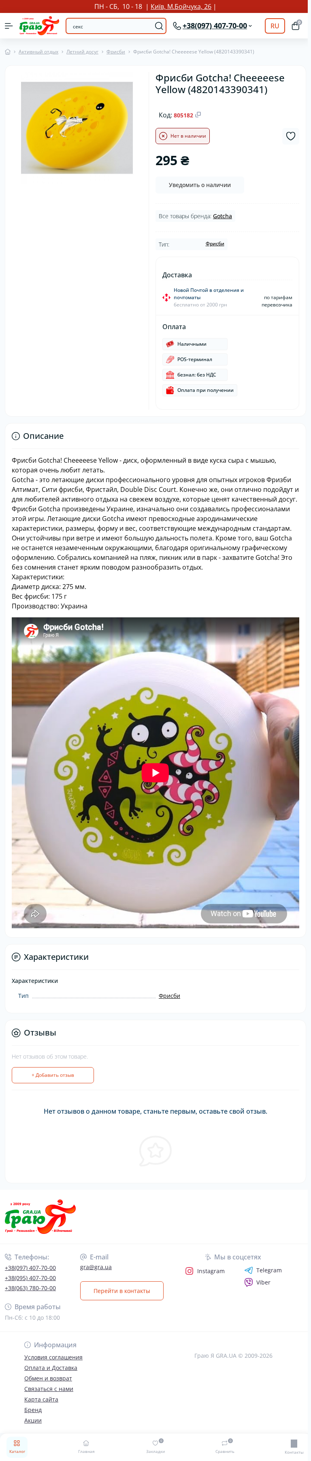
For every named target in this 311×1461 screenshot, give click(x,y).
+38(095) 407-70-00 (30, 1287)
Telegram (266, 1280)
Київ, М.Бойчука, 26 (179, 6)
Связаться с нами (48, 1398)
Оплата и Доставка (50, 1377)
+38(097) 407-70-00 (30, 1277)
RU (271, 25)
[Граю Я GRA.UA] (51, 1226)
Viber (261, 1292)
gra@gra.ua (96, 1276)
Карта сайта (41, 1409)
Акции (33, 1430)
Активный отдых (38, 51)
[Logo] (39, 25)
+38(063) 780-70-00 (30, 1298)
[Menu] (9, 26)
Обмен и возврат (48, 1388)
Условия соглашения (53, 1367)
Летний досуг (82, 51)
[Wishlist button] (287, 136)
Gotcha (220, 216)
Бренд (33, 1419)
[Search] (156, 26)
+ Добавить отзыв (53, 1084)
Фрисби (116, 51)
